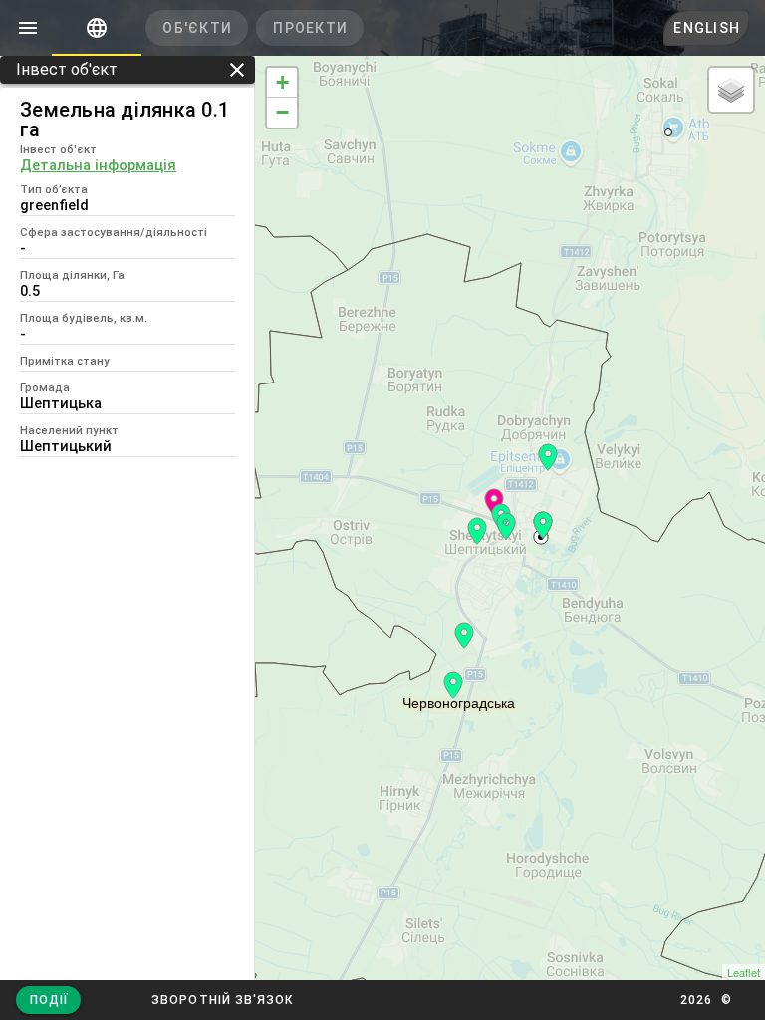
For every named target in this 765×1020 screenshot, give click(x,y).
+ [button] (282, 82)
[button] (222, 1000)
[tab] (96, 28)
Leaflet (743, 972)
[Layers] (731, 90)
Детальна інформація (98, 165)
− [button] (282, 112)
